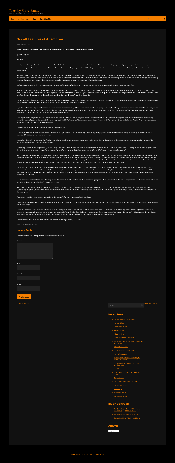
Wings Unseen (119, 378)
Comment (20, 241)
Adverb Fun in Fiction (151, 303)
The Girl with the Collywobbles (124, 319)
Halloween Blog (99, 454)
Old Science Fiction (120, 396)
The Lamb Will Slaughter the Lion (125, 381)
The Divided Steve (120, 385)
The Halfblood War (23, 303)
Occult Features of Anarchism (40, 39)
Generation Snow (120, 392)
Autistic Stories (119, 330)
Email (19, 274)
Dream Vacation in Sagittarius (124, 338)
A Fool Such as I (119, 334)
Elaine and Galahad (120, 327)
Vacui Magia (118, 389)
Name (19, 263)
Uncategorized (26, 224)
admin (18, 44)
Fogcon (116, 369)
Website (19, 284)
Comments (34, 224)
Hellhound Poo (119, 323)
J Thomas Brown (119, 414)
